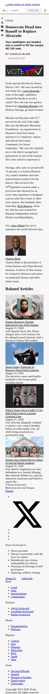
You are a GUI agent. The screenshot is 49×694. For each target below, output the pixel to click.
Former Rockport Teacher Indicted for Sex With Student (22, 323)
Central (15, 640)
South (14, 656)
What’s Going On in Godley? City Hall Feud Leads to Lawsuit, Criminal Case (24, 413)
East (13, 643)
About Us (10, 578)
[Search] (45, 10)
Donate (15, 10)
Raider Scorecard (20, 614)
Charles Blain (20, 54)
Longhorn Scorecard (22, 611)
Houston (15, 646)
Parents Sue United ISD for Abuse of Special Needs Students (24, 461)
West (13, 659)
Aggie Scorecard (20, 608)
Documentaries (19, 626)
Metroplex (16, 650)
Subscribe (33, 10)
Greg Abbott (18, 225)
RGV (13, 653)
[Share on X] (2, 23)
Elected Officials (20, 671)
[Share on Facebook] (2, 18)
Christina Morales (28, 105)
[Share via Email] (2, 31)
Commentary (18, 596)
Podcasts (16, 629)
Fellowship (17, 683)
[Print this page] (2, 35)
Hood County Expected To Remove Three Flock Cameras (22, 368)
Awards (15, 674)
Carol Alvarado (30, 90)
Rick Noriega (24, 205)
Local (9, 20)
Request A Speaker (21, 677)
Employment (18, 680)
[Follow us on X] (27, 529)
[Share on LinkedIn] (2, 27)
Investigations (19, 593)
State (13, 590)
